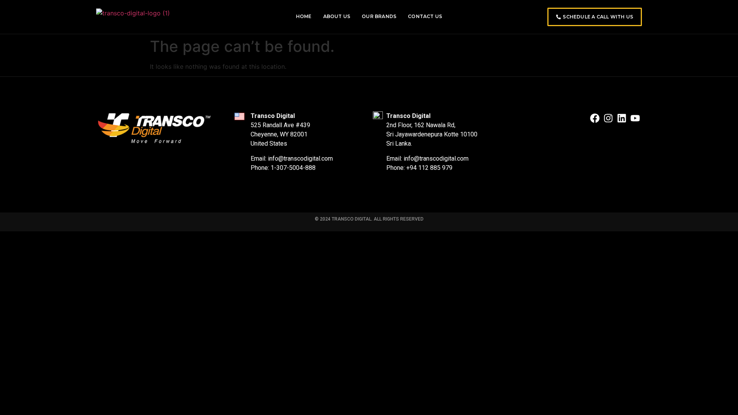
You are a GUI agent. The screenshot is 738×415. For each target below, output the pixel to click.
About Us (337, 16)
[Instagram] (608, 118)
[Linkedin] (621, 118)
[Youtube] (635, 118)
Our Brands (379, 16)
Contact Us (425, 16)
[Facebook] (595, 118)
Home (304, 16)
